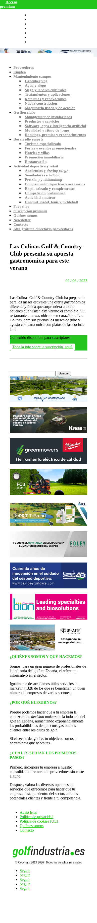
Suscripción (30, 211)
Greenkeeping (36, 81)
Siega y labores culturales (45, 90)
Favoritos (21, 207)
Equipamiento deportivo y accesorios (55, 184)
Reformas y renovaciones (45, 99)
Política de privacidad (36, 817)
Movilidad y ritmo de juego (47, 130)
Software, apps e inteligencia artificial (55, 126)
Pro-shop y (43, 180)
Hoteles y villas (37, 153)
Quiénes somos (25, 215)
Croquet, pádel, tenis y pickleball (51, 202)
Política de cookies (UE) (39, 821)
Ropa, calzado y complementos (50, 189)
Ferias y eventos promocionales (50, 148)
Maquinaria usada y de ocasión (50, 108)
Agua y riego (35, 85)
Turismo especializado (43, 144)
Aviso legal (28, 812)
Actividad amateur (40, 198)
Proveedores (23, 68)
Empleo (19, 72)
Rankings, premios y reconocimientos (55, 135)
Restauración (36, 162)
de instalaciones (48, 117)
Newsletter (22, 220)
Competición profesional (45, 193)
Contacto (20, 224)
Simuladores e (42, 175)
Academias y (46, 171)
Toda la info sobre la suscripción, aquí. (42, 347)
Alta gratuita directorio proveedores (43, 229)
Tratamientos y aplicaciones (47, 94)
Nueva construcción (41, 103)
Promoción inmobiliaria (44, 157)
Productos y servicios (42, 121)
